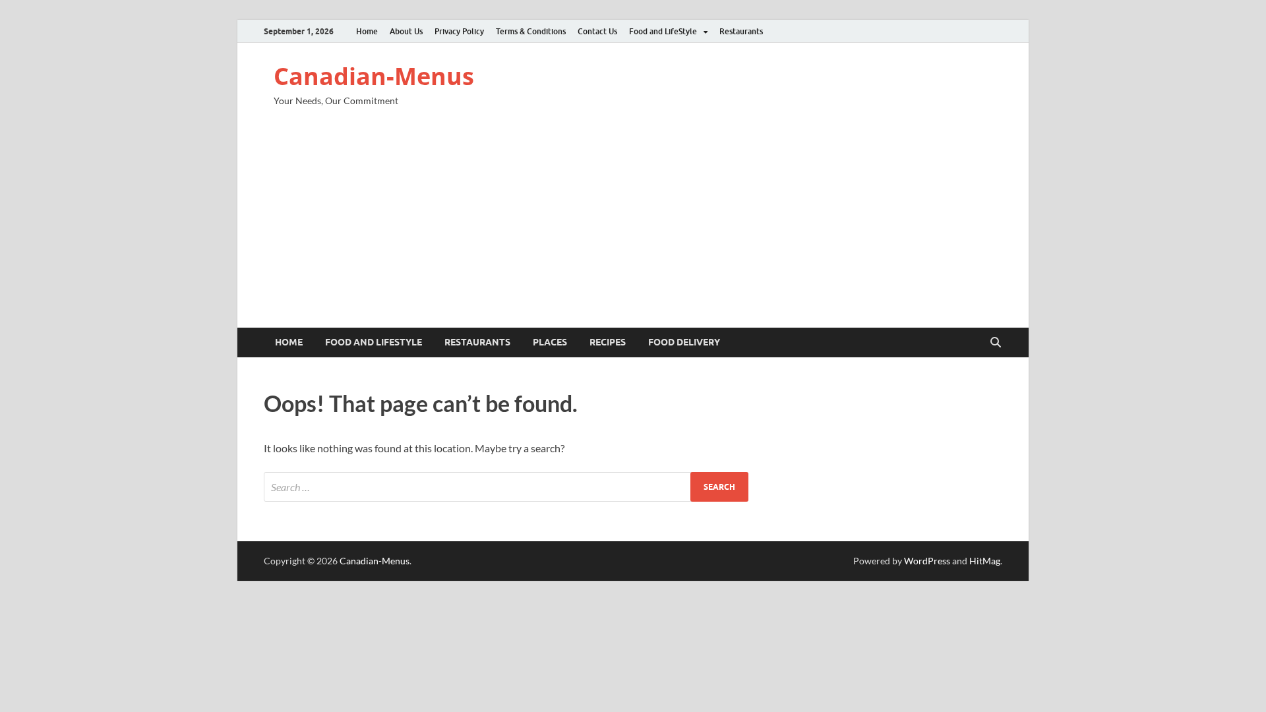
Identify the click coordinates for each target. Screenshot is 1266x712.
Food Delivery (684, 342)
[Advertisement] (633, 228)
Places (550, 342)
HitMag (984, 560)
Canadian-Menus (374, 76)
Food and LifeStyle (663, 31)
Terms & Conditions (531, 31)
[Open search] (996, 343)
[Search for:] (506, 487)
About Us (406, 31)
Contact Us (597, 31)
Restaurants (741, 31)
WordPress (927, 560)
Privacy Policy (459, 31)
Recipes (607, 342)
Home (367, 31)
